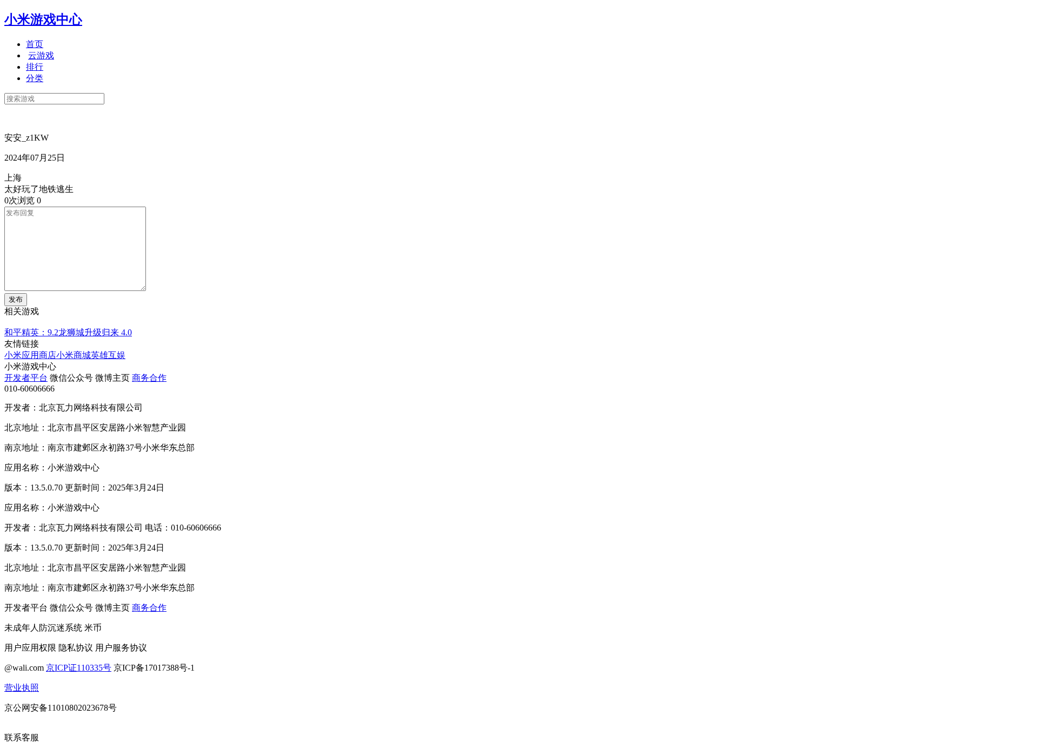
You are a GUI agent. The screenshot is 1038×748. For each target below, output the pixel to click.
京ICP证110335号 (78, 667)
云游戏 (41, 55)
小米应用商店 (30, 355)
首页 (34, 44)
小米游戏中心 (43, 19)
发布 (16, 299)
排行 (34, 66)
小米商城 (73, 355)
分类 (34, 78)
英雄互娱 (108, 355)
